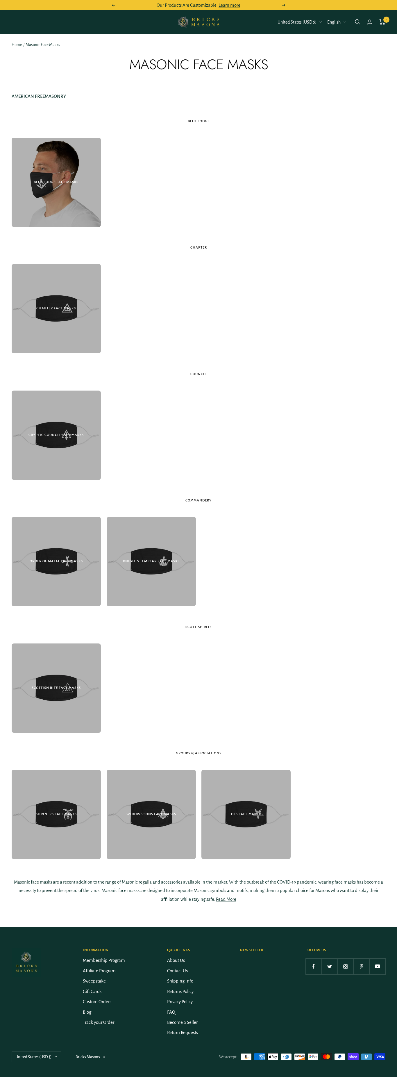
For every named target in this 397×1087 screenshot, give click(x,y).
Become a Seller (182, 1022)
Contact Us (177, 970)
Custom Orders (97, 1001)
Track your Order (98, 1022)
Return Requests (182, 1032)
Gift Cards (92, 991)
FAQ (171, 1012)
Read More (226, 899)
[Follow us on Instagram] (345, 966)
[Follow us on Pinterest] (361, 966)
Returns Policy (180, 991)
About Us (176, 960)
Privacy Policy (180, 1001)
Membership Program (104, 960)
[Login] (369, 21)
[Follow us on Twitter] (329, 966)
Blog (87, 1012)
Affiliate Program (99, 970)
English (334, 22)
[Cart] (382, 22)
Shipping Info (180, 980)
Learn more (229, 5)
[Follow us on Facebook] (313, 966)
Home (17, 44)
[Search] (357, 21)
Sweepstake (94, 980)
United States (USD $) (297, 22)
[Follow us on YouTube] (377, 966)
